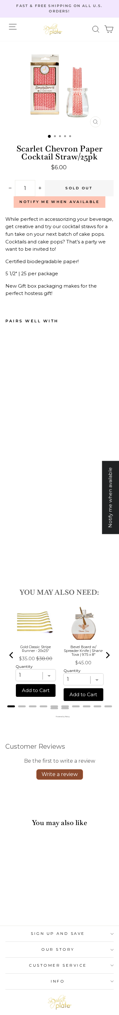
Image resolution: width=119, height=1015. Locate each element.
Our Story (58, 949)
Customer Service (58, 965)
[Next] (107, 655)
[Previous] (11, 655)
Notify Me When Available (59, 202)
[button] (96, 29)
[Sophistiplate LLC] (52, 29)
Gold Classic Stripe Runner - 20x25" (35, 649)
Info (58, 981)
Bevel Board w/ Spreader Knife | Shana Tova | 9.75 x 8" (83, 650)
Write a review (60, 774)
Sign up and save (58, 933)
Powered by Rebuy (59, 717)
